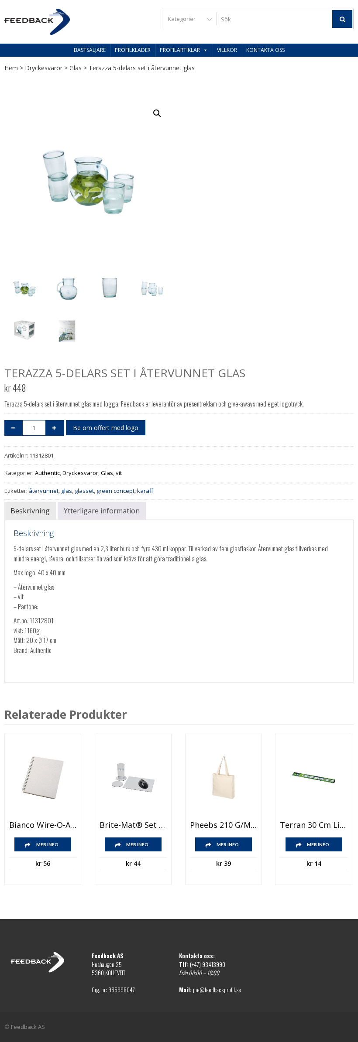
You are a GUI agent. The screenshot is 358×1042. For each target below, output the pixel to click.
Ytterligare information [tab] (102, 511)
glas (66, 491)
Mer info (47, 844)
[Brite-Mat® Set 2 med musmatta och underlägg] (133, 777)
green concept (115, 491)
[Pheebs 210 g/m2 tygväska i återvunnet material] (223, 777)
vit (119, 473)
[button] (157, 113)
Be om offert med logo (105, 428)
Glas (75, 68)
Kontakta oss (265, 50)
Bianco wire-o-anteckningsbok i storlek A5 (42, 825)
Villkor (227, 50)
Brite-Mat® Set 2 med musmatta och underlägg (133, 825)
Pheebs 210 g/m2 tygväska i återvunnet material (223, 825)
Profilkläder (133, 50)
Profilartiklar (180, 50)
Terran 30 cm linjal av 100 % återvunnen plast (313, 825)
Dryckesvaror (43, 68)
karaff (145, 491)
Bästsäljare (90, 50)
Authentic (47, 473)
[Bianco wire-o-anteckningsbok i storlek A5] (42, 777)
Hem (11, 68)
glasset (84, 491)
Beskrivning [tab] (30, 511)
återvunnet (44, 491)
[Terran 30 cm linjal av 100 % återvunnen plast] (313, 777)
